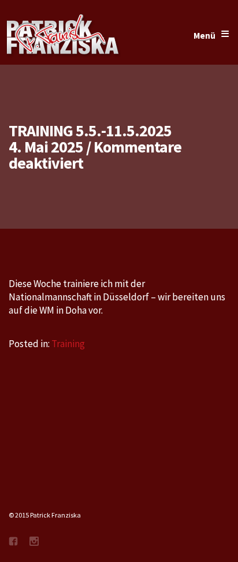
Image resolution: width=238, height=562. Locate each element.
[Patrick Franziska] (63, 36)
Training (68, 343)
